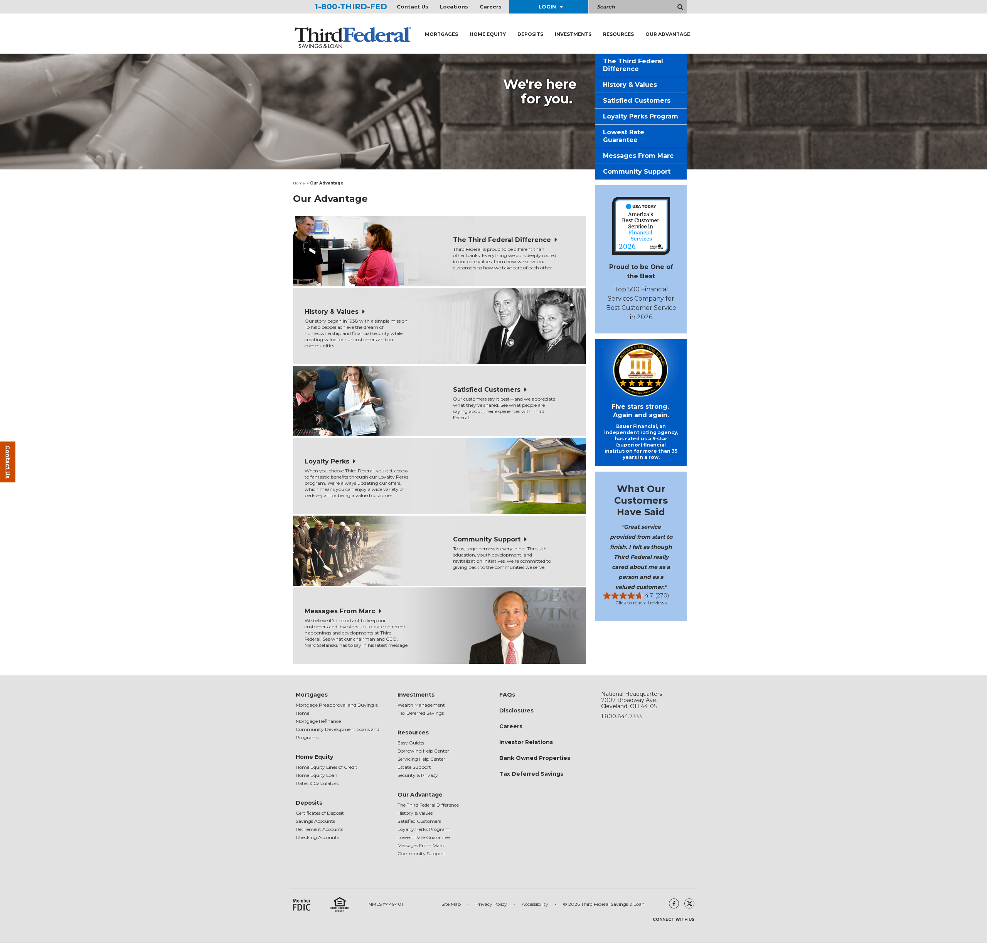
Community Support (486, 539)
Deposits (530, 34)
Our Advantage (667, 34)
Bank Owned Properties (534, 757)
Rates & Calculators (317, 783)
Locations (454, 6)
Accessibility (535, 904)
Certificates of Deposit (320, 813)
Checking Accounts (317, 837)
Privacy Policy (491, 904)
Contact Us (412, 6)
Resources (618, 34)
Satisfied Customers (486, 389)
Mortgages (441, 34)
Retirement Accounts (319, 829)
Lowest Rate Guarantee (623, 136)
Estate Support (414, 767)
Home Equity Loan (316, 775)
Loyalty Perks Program (640, 116)
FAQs (507, 694)
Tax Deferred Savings (420, 713)
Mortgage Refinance (318, 721)
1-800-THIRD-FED (351, 6)
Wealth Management (421, 705)
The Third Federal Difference (502, 240)
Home (299, 183)
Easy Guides (410, 743)
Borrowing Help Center (423, 751)
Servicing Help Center (421, 759)
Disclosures (516, 710)
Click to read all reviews (641, 603)
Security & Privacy (417, 775)
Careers (491, 6)
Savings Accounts (315, 821)
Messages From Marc (340, 611)
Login (547, 6)
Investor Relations (526, 742)
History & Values (332, 311)
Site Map (451, 904)
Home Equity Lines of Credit (326, 767)
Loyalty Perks (327, 461)
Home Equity (488, 34)
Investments (573, 34)
